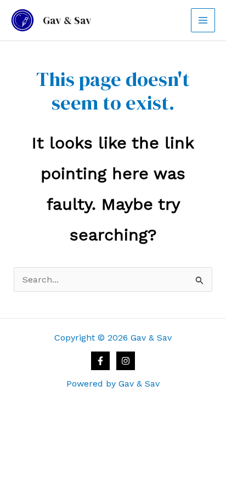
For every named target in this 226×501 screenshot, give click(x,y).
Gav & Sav (67, 20)
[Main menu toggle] (203, 20)
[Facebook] (100, 361)
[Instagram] (125, 361)
